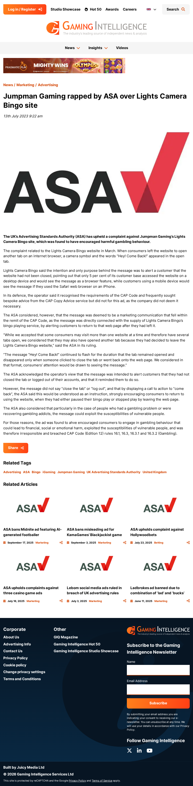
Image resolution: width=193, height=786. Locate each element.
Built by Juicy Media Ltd (23, 767)
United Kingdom (155, 472)
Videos (122, 48)
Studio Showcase (65, 9)
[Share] (61, 542)
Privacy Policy (15, 658)
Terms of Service (102, 780)
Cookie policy (14, 665)
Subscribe (158, 703)
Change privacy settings (24, 672)
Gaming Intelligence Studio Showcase (86, 651)
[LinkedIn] (139, 750)
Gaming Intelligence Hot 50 (77, 644)
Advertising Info (17, 644)
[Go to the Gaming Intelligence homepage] (96, 28)
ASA (26, 472)
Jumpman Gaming (71, 472)
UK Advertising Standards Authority (114, 472)
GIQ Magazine (66, 637)
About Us (11, 637)
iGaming (49, 472)
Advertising (48, 85)
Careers (130, 9)
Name (131, 661)
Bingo (36, 472)
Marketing (25, 85)
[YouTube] (150, 750)
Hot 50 (95, 9)
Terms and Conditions (22, 679)
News (8, 85)
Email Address (137, 681)
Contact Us (12, 651)
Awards (112, 9)
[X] (129, 750)
